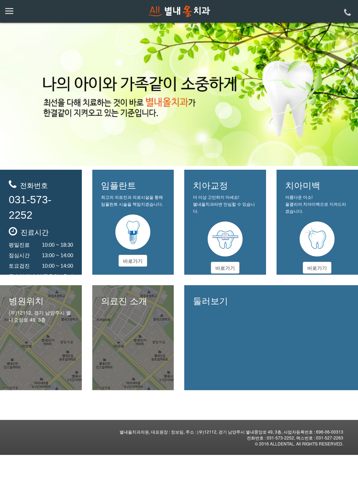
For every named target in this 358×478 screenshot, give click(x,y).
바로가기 (133, 260)
